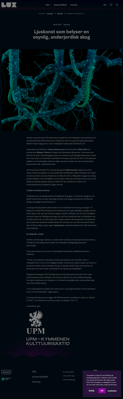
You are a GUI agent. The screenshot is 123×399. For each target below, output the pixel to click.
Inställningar (112, 391)
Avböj (91, 390)
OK (102, 390)
